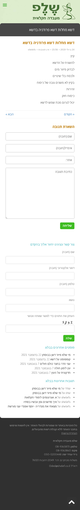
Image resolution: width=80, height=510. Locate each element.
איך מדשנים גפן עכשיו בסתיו (40, 402)
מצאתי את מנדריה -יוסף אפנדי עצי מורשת (32, 406)
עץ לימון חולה (62, 368)
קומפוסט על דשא (60, 359)
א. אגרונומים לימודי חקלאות (41, 397)
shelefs (32, 49)
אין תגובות (43, 49)
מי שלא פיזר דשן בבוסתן (56, 355)
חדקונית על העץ (61, 372)
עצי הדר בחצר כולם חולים (55, 363)
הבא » (10, 114)
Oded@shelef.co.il (59, 466)
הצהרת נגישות (69, 433)
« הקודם (69, 114)
